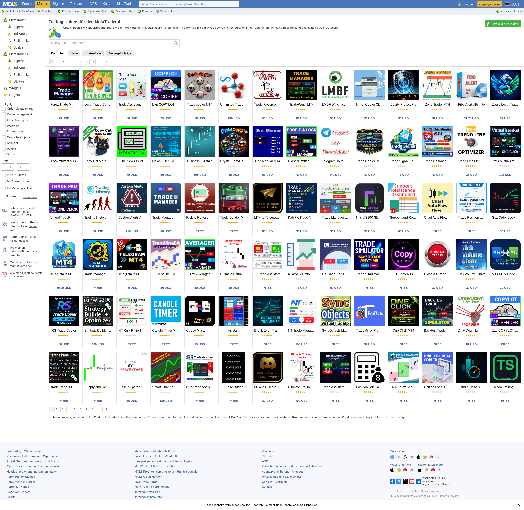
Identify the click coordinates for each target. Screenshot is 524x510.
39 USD (505, 118)
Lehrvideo (30, 208)
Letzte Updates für (155, 456)
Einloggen (468, 4)
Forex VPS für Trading (21, 481)
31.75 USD (471, 118)
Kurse (107, 4)
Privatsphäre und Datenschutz (281, 476)
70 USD (131, 174)
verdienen (26, 265)
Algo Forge (48, 11)
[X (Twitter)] (405, 481)
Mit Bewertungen (18, 181)
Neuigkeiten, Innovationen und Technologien (163, 461)
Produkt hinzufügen (505, 23)
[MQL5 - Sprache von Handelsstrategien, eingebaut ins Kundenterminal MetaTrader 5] (9, 4)
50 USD (98, 118)
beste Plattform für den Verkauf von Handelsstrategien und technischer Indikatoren (171, 417)
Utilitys (18, 47)
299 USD (234, 118)
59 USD (64, 174)
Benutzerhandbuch (155, 466)
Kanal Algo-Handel (511, 11)
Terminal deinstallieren (149, 497)
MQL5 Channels (400, 464)
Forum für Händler (19, 486)
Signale (58, 4)
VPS (93, 4)
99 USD (64, 118)
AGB (265, 461)
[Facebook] (392, 481)
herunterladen (152, 486)
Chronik (267, 456)
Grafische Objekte (18, 137)
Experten (19, 27)
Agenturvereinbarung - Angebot (282, 471)
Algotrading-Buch (98, 11)
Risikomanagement (19, 114)
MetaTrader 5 (18, 20)
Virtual (14, 240)
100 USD (200, 174)
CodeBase (27, 11)
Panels (11, 148)
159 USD (132, 231)
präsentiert (17, 276)
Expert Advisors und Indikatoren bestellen (33, 466)
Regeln (14, 95)
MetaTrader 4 (18, 54)
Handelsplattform (154, 451)
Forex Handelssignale (21, 476)
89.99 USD (63, 287)
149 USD (335, 174)
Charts (11, 497)
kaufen (33, 226)
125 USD (505, 174)
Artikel (10, 11)
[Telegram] (398, 481)
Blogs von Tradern (18, 491)
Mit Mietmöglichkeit (19, 188)
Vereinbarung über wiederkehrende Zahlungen (292, 466)
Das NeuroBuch (125, 11)
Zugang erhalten (489, 4)
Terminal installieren (147, 491)
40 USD (301, 174)
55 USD (199, 344)
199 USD (98, 344)
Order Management (20, 108)
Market (42, 4)
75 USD (165, 118)
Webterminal (167, 11)
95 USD (267, 174)
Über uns (268, 451)
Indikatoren (21, 33)
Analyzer (12, 143)
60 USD (165, 174)
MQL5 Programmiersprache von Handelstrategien (166, 471)
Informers (13, 125)
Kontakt (267, 486)
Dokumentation (71, 11)
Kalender (147, 11)
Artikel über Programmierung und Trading (34, 461)
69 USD (471, 344)
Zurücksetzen (30, 197)
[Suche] (176, 43)
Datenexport (15, 131)
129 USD (166, 401)
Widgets (15, 88)
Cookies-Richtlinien (274, 481)
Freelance (77, 4)
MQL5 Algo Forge (145, 481)
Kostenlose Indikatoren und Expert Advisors (35, 456)
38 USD (471, 174)
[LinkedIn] (418, 481)
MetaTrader (125, 4)
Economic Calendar (430, 464)
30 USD (369, 118)
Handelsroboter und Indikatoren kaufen (32, 471)
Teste (13, 247)
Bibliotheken (22, 40)
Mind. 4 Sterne (16, 174)
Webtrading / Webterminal (24, 451)
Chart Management (19, 120)
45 (106, 61)
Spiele (11, 154)
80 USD (301, 118)
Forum (27, 4)
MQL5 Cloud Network (148, 476)
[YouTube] (411, 481)
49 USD (233, 174)
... (99, 61)
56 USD (131, 401)
